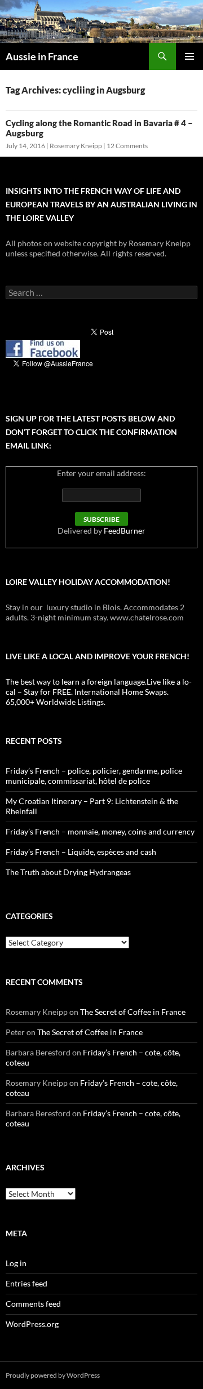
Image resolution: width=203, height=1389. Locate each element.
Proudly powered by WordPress (53, 1375)
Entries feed (26, 1283)
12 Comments (127, 145)
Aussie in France (42, 56)
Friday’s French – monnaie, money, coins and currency (100, 831)
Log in (16, 1263)
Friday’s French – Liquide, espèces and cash (81, 852)
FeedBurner (124, 530)
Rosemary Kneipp (76, 145)
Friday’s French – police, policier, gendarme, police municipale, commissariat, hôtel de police (94, 776)
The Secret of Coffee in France (133, 1012)
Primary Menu (189, 56)
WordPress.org (32, 1324)
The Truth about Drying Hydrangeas (68, 872)
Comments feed (33, 1303)
